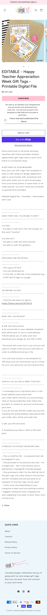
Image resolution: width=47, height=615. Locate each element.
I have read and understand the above (23, 120)
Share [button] (6, 505)
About (7, 531)
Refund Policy (11, 542)
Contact (8, 536)
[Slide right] (28, 66)
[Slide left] (18, 66)
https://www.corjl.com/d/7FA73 (17, 303)
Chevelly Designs (19, 611)
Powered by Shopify (33, 611)
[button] (4, 10)
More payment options (23, 145)
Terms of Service (12, 553)
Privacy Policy (11, 547)
